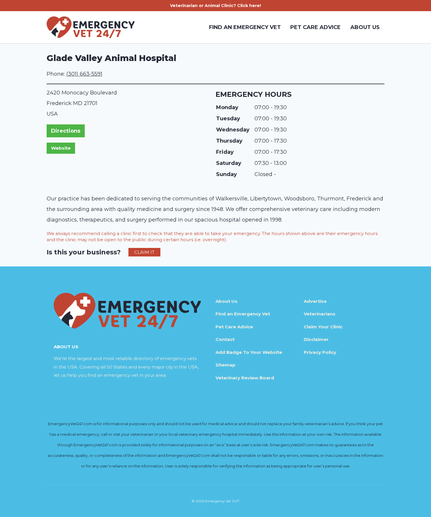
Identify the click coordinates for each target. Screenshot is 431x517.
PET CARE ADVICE (315, 27)
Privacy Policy (320, 352)
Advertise (315, 301)
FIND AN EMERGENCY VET (245, 27)
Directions (65, 131)
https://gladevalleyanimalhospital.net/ (61, 148)
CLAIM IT (144, 252)
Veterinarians (319, 314)
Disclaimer (316, 339)
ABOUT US (365, 27)
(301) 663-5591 (84, 74)
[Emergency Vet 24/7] (91, 27)
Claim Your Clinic (323, 327)
